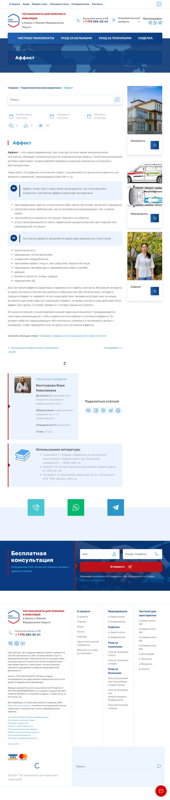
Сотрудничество (80, 4)
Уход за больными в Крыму (118, 707)
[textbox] (129, 21)
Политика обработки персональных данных (28, 717)
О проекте (14, 4)
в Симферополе (116, 621)
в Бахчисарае (146, 654)
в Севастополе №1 (147, 622)
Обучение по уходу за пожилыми (87, 652)
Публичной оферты (92, 580)
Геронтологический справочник (41, 87)
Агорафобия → (113, 347)
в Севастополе (116, 616)
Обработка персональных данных (23, 732)
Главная (13, 87)
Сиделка (145, 38)
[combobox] (129, 21)
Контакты (97, 4)
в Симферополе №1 (147, 639)
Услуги (81, 631)
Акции (26, 4)
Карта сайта (13, 744)
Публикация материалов (19, 735)
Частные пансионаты (36, 38)
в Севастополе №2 (147, 631)
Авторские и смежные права (21, 720)
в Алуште (144, 669)
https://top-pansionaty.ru (19, 705)
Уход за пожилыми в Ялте (118, 654)
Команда (82, 636)
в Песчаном (145, 659)
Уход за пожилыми (115, 38)
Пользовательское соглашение (22, 729)
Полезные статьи (59, 4)
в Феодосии (145, 664)
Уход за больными (76, 38)
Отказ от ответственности (20, 726)
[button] (161, 791)
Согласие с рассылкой (18, 723)
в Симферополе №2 (147, 647)
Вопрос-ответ (39, 4)
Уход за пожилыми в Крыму (118, 662)
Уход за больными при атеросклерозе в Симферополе (118, 695)
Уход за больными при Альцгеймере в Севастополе (118, 681)
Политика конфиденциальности (23, 738)
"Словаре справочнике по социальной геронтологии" (73, 335)
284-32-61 (95, 21)
